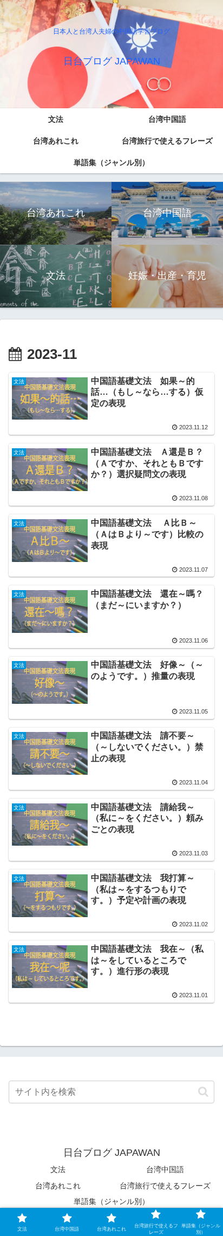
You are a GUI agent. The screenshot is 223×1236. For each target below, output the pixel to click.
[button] (203, 1091)
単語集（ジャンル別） (111, 1201)
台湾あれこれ (58, 1185)
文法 (57, 1169)
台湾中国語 (165, 1169)
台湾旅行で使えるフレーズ (165, 1185)
